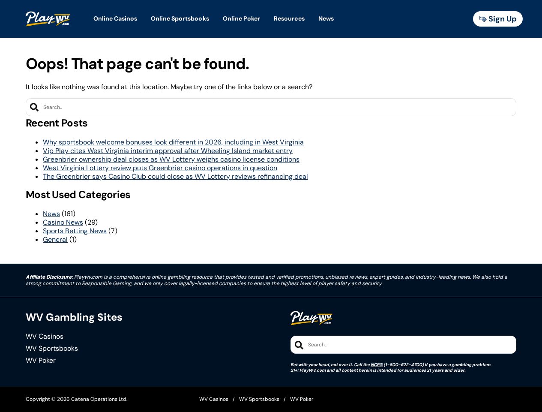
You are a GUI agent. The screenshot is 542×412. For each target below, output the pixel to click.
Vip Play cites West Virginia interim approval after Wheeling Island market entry (168, 150)
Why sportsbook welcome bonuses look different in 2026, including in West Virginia (173, 142)
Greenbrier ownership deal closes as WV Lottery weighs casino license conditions (171, 159)
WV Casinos (44, 336)
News (51, 213)
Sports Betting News (75, 230)
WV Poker (41, 360)
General (55, 239)
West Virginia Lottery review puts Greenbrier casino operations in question (160, 167)
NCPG (377, 364)
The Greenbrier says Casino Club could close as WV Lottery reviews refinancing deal (175, 176)
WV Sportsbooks (52, 348)
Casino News (63, 222)
